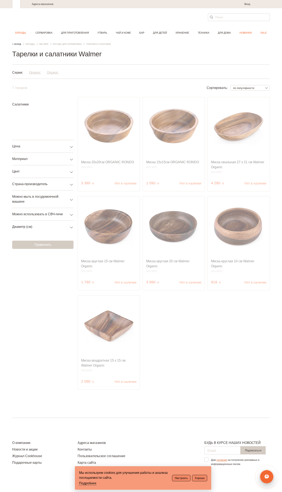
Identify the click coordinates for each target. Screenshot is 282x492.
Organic (35, 72)
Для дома (224, 32)
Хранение (182, 32)
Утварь (102, 32)
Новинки (245, 32)
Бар (141, 32)
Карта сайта (87, 462)
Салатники (20, 104)
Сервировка (44, 32)
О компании (21, 443)
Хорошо (200, 478)
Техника (203, 32)
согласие (222, 460)
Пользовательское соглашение (101, 456)
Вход (247, 4)
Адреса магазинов (42, 4)
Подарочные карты (27, 462)
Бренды (20, 32)
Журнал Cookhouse (27, 456)
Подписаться (253, 450)
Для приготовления (75, 32)
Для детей (160, 32)
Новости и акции (25, 449)
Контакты (85, 449)
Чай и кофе (123, 32)
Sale (263, 32)
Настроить (181, 478)
